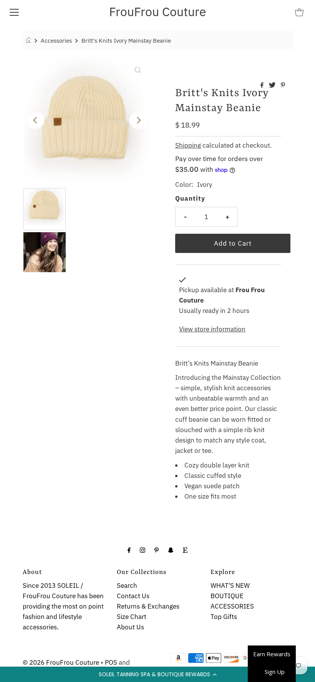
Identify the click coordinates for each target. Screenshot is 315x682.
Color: (184, 184)
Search (127, 585)
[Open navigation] (14, 11)
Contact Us (133, 596)
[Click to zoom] (137, 69)
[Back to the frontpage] (29, 40)
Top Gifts (224, 616)
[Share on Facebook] (262, 85)
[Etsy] (185, 549)
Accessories (56, 40)
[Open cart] (299, 11)
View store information (212, 329)
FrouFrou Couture (157, 11)
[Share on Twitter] (273, 85)
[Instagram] (142, 549)
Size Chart (131, 616)
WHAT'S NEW (230, 585)
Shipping (188, 145)
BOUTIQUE (227, 596)
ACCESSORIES (232, 606)
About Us (130, 627)
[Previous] (35, 120)
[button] (157, 674)
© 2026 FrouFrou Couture (61, 662)
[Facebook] (129, 549)
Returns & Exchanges (148, 606)
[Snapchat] (171, 549)
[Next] (137, 120)
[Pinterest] (156, 549)
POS (111, 662)
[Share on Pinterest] (283, 85)
